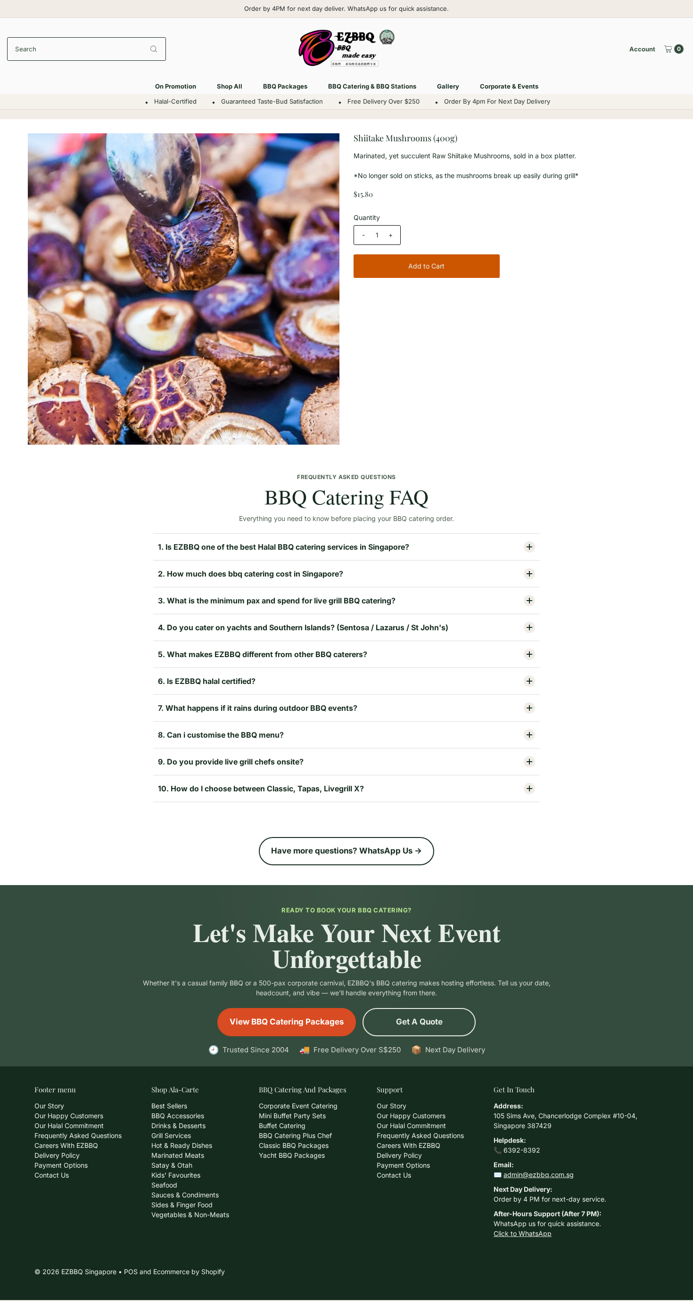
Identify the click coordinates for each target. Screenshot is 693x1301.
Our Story (49, 1106)
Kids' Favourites (175, 1175)
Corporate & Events (509, 86)
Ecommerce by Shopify (189, 1272)
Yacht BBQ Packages (292, 1155)
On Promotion (175, 86)
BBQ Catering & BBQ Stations (372, 86)
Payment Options (61, 1165)
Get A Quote (419, 1021)
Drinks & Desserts (178, 1126)
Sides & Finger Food (182, 1205)
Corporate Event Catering (298, 1106)
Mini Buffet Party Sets (292, 1116)
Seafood (164, 1185)
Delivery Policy (57, 1155)
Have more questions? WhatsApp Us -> (346, 850)
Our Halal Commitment (69, 1126)
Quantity (367, 217)
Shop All (229, 86)
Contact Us (51, 1175)
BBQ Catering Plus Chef (295, 1135)
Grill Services (171, 1135)
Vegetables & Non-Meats (190, 1215)
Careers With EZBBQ (66, 1145)
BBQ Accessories (177, 1116)
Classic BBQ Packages (294, 1145)
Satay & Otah (171, 1165)
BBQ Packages (285, 86)
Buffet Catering (282, 1126)
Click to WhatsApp (523, 1233)
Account (642, 49)
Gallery (448, 86)
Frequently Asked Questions (78, 1135)
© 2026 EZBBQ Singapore (75, 1272)
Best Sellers (169, 1106)
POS (131, 1272)
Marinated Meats (177, 1155)
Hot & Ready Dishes (181, 1145)
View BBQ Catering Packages (287, 1021)
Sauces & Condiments (185, 1195)
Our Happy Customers (68, 1116)
